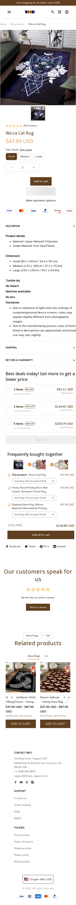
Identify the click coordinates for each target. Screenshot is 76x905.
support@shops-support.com (31, 775)
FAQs (17, 811)
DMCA (17, 818)
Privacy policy (22, 835)
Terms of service (23, 841)
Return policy (21, 854)
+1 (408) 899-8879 (24, 771)
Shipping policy (22, 848)
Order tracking (22, 804)
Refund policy (22, 861)
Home (3, 24)
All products (17, 24)
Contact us (20, 798)
